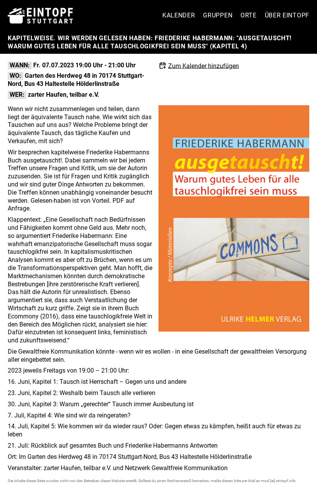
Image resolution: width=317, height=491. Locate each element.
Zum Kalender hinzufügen (203, 65)
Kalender (178, 15)
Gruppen (217, 15)
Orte (248, 15)
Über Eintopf (287, 15)
